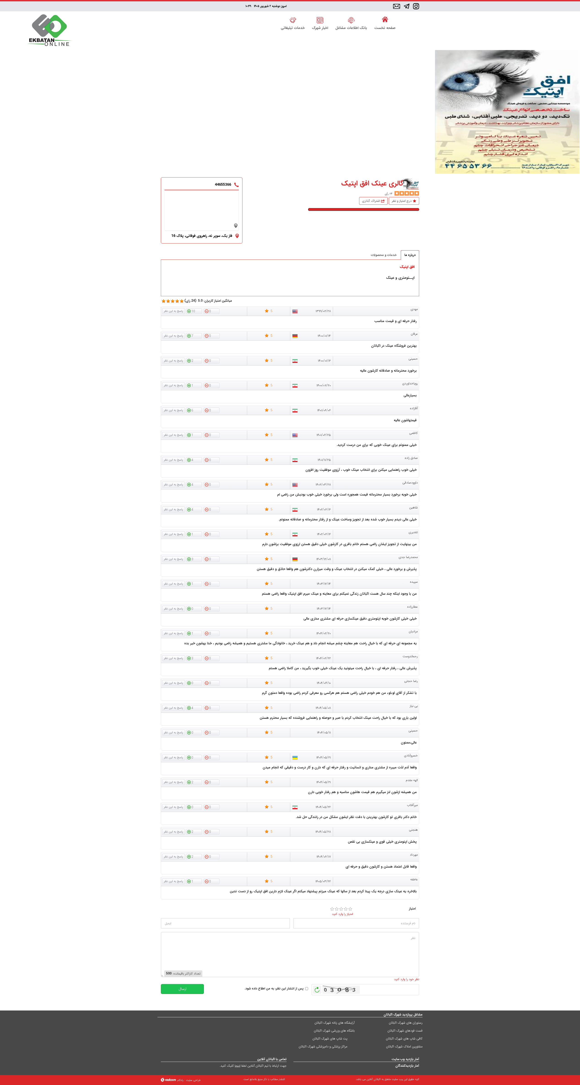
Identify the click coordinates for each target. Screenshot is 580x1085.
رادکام (180, 1080)
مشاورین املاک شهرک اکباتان (404, 1046)
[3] (341, 909)
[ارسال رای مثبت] (194, 310)
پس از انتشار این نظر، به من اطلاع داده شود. (274, 988)
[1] (332, 909)
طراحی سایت (193, 1080)
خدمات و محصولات (384, 255)
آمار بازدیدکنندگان (407, 1065)
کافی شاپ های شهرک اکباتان (404, 1038)
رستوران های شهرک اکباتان (406, 1022)
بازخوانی (317, 988)
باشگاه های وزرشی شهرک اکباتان (334, 1030)
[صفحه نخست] (385, 19)
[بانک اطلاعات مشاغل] (351, 19)
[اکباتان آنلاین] (49, 30)
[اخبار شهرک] (320, 19)
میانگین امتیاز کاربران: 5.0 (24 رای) (208, 300)
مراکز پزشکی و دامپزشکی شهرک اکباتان (323, 1046)
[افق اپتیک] (507, 112)
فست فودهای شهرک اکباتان (405, 1030)
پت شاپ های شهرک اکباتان (329, 1038)
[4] (346, 909)
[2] (337, 909)
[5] (397, 193)
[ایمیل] (397, 6)
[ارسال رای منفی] (211, 310)
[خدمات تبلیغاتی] (292, 19)
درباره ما (410, 255)
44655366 (223, 185)
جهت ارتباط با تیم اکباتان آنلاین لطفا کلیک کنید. (253, 1065)
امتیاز (412, 908)
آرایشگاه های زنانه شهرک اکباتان (334, 1022)
